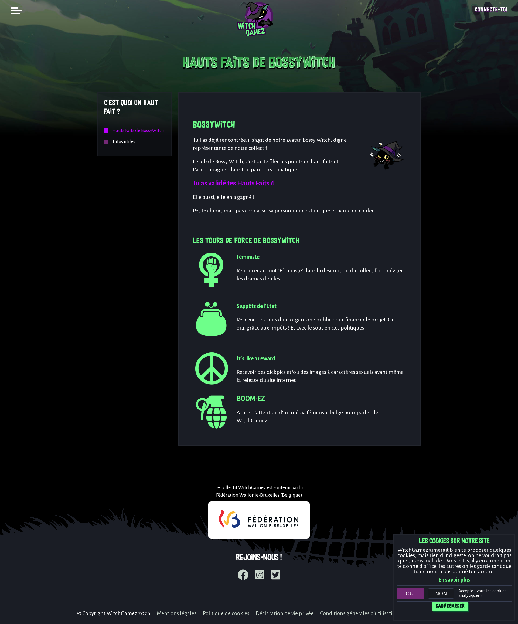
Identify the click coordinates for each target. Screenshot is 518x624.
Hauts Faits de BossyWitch (138, 130)
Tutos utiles (123, 141)
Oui (410, 593)
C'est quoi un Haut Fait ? (131, 107)
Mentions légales (176, 613)
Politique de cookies (226, 613)
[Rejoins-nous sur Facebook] (243, 575)
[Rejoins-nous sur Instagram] (259, 575)
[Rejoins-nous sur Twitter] (275, 575)
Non (441, 593)
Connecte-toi (491, 10)
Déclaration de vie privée (284, 613)
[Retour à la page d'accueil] (259, 39)
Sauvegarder (450, 606)
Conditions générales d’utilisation (359, 613)
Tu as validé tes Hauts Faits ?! (234, 183)
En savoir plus (454, 580)
